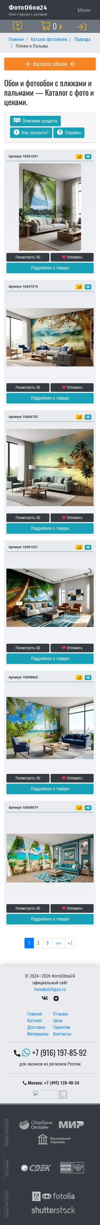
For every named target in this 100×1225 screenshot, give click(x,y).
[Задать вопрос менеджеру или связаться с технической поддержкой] (18, 26)
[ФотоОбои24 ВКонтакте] (44, 998)
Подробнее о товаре (50, 267)
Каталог (34, 1020)
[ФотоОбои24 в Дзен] (56, 998)
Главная (34, 1014)
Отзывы (60, 1014)
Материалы (38, 1034)
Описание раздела (39, 121)
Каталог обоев (50, 64)
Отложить (74, 257)
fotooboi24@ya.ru (50, 989)
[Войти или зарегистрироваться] (82, 26)
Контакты (62, 1034)
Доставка (36, 1027)
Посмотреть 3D (28, 257)
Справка (72, 132)
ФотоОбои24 (28, 7)
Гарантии (61, 1027)
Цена (57, 1020)
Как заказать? (35, 132)
